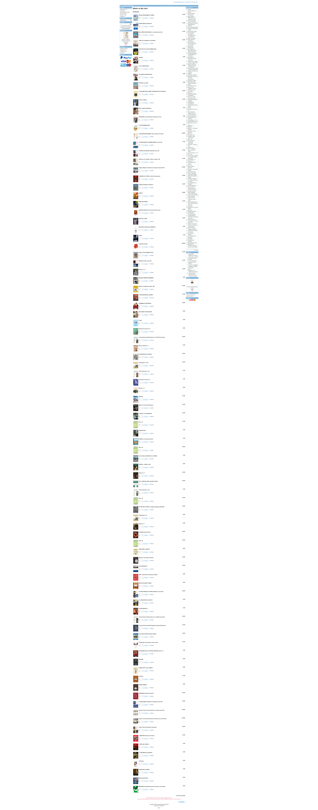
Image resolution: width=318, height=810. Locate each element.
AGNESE (190, 25)
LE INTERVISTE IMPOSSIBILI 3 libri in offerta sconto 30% (192, 50)
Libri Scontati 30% (123, 12)
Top (121, 5)
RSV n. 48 (190, 154)
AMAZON (190, 126)
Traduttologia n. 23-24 (192, 120)
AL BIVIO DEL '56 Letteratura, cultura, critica (192, 199)
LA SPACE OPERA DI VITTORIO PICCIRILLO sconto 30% (193, 180)
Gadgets (122, 16)
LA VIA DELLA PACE (192, 258)
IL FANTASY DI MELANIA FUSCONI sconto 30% (192, 59)
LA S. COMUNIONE (192, 260)
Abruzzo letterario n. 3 (192, 115)
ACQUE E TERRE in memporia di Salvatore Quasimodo (125, 41)
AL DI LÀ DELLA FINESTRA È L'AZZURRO (191, 142)
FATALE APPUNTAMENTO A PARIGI (192, 11)
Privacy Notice (123, 50)
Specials (188, 277)
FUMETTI (190, 73)
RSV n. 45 (190, 165)
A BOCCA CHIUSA (191, 38)
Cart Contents (130, 5)
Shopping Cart (189, 7)
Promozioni (122, 13)
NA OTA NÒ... (191, 267)
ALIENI (189, 84)
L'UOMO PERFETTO (192, 185)
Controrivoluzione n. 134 (193, 152)
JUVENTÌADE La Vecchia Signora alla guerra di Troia (192, 43)
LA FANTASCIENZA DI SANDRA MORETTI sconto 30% (192, 54)
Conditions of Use (123, 51)
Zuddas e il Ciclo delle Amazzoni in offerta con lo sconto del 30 (192, 225)
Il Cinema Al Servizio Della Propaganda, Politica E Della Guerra (192, 192)
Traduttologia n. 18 (191, 159)
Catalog (124, 5)
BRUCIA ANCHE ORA (192, 242)
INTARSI (190, 259)
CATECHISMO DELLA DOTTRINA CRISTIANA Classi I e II (193, 203)
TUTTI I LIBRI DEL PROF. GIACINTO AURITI (192, 150)
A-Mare (189, 107)
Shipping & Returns (124, 48)
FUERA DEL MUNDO (192, 75)
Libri (121, 10)
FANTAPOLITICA (191, 135)
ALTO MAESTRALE (192, 171)
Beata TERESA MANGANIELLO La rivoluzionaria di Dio (192, 18)
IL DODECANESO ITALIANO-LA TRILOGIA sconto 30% (193, 217)
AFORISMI (190, 206)
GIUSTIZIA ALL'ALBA (192, 31)
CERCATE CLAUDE (192, 80)
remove (152, 18)
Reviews (188, 292)
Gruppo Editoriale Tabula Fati (162, 804)
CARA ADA (190, 238)
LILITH (189, 269)
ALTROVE (190, 210)
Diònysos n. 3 (190, 125)
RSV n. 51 (190, 133)
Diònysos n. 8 (190, 147)
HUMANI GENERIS (192, 211)
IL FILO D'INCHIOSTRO (193, 27)
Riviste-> (122, 14)
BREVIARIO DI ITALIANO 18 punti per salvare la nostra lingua (192, 245)
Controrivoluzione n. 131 (193, 121)
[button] (178, 2)
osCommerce (161, 805)
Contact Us (122, 52)
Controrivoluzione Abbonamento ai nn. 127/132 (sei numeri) (192, 113)
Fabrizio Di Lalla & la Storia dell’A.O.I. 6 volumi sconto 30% (193, 221)
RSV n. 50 (190, 139)
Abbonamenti (122, 9)
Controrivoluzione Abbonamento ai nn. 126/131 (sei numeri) (192, 188)
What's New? (123, 30)
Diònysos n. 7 (190, 161)
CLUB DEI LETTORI (192, 85)
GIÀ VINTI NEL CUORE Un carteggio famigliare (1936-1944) (193, 157)
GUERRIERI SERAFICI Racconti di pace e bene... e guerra (193, 255)
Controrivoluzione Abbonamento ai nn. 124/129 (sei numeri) (192, 274)
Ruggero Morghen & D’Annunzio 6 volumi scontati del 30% (192, 65)
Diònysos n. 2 (190, 92)
